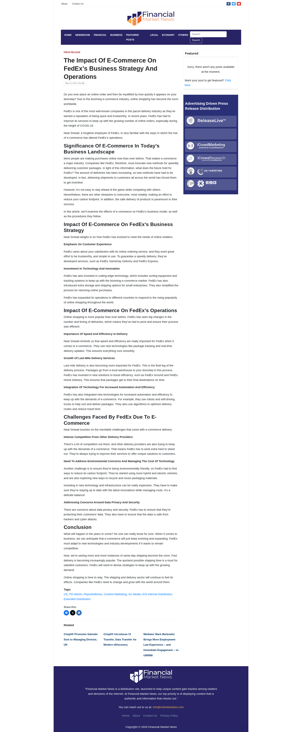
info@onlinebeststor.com (168, 707)
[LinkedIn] (79, 612)
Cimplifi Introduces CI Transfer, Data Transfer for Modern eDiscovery (120, 639)
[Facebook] (228, 3)
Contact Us (78, 3)
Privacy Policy (169, 715)
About (64, 3)
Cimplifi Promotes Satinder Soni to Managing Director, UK (81, 639)
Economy (168, 35)
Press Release (72, 52)
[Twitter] (234, 3)
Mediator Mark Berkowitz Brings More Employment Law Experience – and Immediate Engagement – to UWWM (160, 645)
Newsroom (82, 35)
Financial (100, 35)
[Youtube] (239, 3)
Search (196, 40)
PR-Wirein (75, 594)
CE (66, 594)
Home (68, 35)
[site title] (151, 676)
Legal (154, 35)
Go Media (134, 594)
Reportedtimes (93, 594)
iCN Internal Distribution (157, 594)
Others (183, 35)
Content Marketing (115, 594)
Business (116, 35)
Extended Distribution (77, 599)
